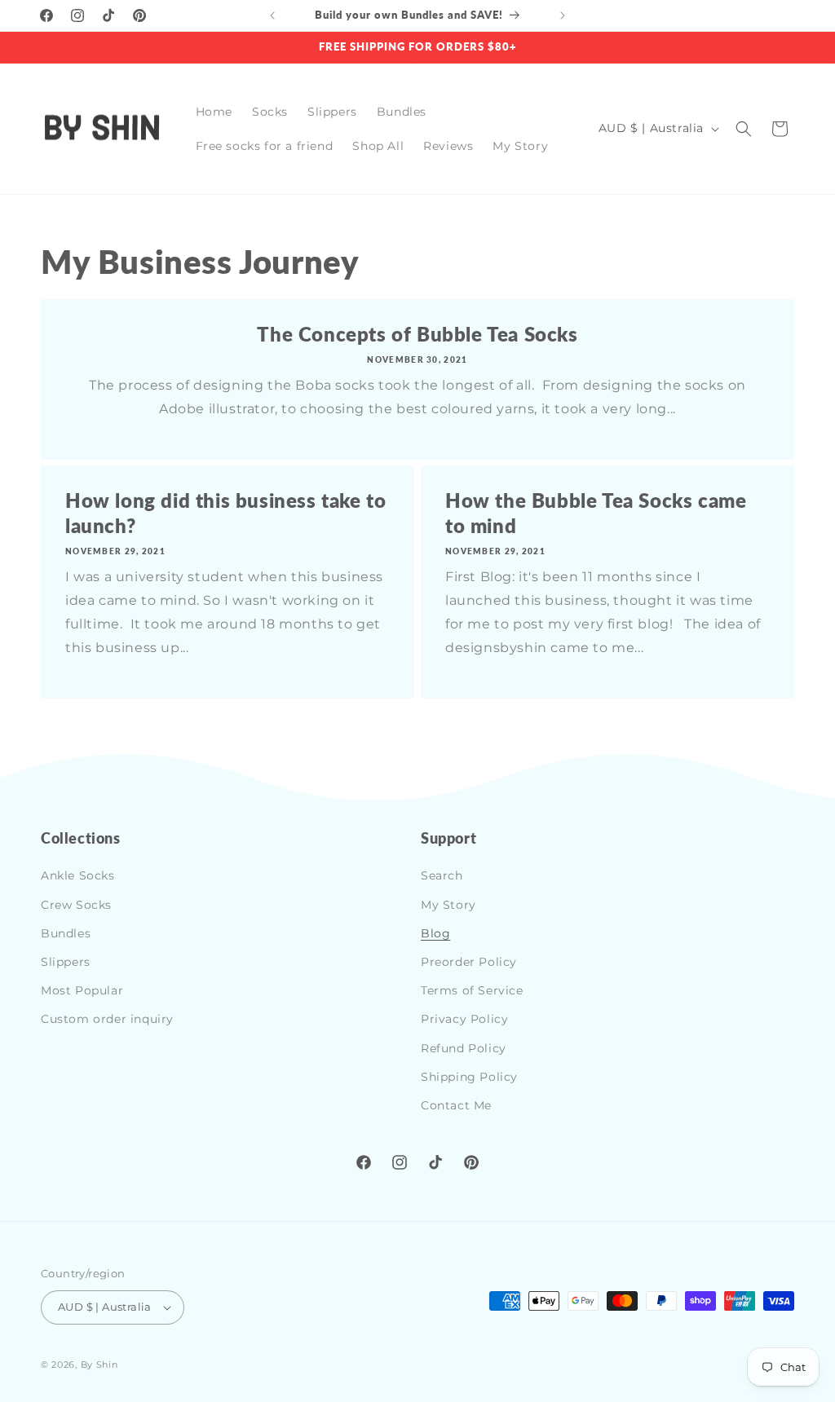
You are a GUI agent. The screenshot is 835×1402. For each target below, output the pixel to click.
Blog (435, 933)
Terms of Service (472, 990)
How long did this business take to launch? (225, 512)
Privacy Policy (464, 1019)
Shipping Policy (469, 1076)
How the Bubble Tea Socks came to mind (595, 512)
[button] (744, 129)
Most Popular (82, 990)
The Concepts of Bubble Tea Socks (417, 334)
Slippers (66, 962)
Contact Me (456, 1105)
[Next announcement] (563, 15)
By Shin (99, 1364)
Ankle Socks (78, 875)
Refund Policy (463, 1048)
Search (442, 875)
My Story (448, 904)
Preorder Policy (469, 962)
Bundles (66, 933)
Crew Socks (76, 904)
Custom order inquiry (107, 1019)
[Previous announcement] (272, 15)
